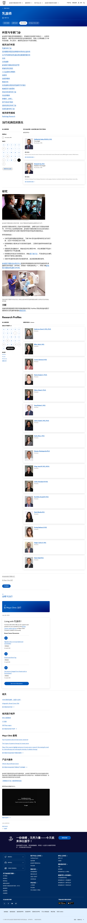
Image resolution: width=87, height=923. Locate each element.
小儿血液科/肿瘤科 (8, 72)
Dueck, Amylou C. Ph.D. (40, 375)
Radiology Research (8, 116)
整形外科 (5, 82)
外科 (3, 58)
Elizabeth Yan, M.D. (39, 164)
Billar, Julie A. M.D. (39, 344)
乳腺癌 (7, 13)
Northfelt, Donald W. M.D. (41, 497)
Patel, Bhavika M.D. (39, 512)
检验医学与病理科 (8, 89)
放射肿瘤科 (6, 78)
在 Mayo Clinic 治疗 (34, 23)
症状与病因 (6, 23)
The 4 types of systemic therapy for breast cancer (15, 743)
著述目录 (22, 311)
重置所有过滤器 (7, 168)
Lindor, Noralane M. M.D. (41, 481)
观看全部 (4, 361)
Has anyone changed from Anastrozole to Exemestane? (15, 672)
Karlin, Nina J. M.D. (39, 436)
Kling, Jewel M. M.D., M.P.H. (42, 466)
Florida (3, 356)
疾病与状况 (6, 8)
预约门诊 (6, 17)
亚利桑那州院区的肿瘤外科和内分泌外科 (16, 51)
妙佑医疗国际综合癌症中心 (11, 263)
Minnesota (4, 358)
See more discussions (16, 683)
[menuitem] (6, 23)
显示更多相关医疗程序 (8, 729)
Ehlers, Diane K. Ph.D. (40, 390)
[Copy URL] (35, 802)
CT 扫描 (4, 721)
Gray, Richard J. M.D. (40, 405)
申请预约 (6, 586)
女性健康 (5, 62)
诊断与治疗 (15, 23)
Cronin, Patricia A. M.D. (40, 359)
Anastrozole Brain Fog (10, 657)
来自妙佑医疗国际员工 (8, 576)
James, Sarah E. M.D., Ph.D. (41, 420)
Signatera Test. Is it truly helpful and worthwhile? (13, 642)
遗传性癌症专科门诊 (9, 105)
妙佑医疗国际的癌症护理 (10, 65)
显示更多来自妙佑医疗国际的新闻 (12, 753)
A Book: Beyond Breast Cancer (10, 763)
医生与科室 (23, 23)
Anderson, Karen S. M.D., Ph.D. (42, 329)
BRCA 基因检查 (6, 718)
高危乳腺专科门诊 (8, 109)
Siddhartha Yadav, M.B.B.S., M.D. (43, 139)
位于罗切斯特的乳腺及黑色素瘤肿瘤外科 (16, 55)
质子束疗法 (33, 254)
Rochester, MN (8, 137)
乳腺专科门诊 (7, 48)
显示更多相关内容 (7, 707)
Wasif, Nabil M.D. (39, 558)
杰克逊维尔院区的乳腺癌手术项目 (14, 85)
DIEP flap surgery (6, 725)
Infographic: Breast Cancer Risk (10, 703)
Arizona (4, 354)
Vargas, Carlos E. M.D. (40, 542)
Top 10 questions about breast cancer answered (15, 739)
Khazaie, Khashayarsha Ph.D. (42, 451)
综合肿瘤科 (6, 95)
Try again (26, 805)
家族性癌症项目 (7, 68)
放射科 (4, 75)
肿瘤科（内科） (7, 99)
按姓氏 (3, 141)
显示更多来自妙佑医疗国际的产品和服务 (13, 767)
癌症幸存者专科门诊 (9, 92)
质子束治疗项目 (7, 102)
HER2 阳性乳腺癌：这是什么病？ (11, 699)
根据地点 (4, 134)
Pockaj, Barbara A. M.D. (40, 527)
